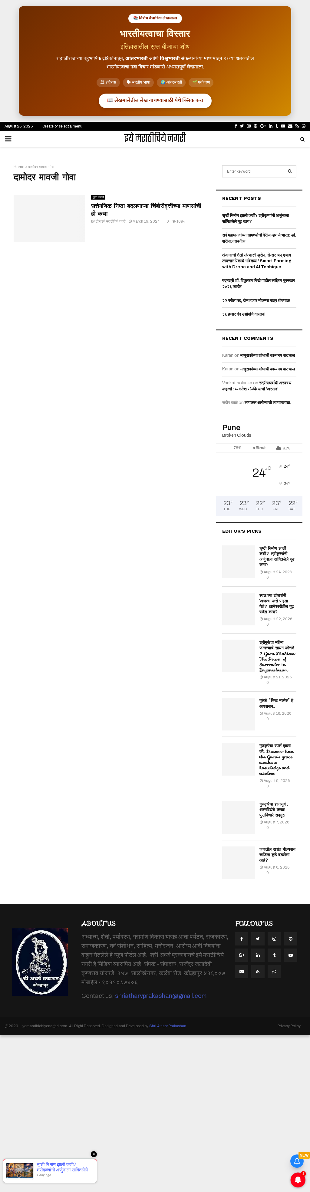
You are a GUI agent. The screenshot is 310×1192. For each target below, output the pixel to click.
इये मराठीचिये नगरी (155, 139)
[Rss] (258, 971)
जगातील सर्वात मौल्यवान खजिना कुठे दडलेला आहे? (277, 854)
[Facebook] (241, 938)
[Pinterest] (290, 938)
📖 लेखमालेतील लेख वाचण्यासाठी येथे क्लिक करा (155, 101)
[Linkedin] (258, 955)
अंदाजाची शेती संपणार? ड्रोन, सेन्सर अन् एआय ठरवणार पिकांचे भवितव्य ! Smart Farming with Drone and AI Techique (257, 261)
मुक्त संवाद (98, 197)
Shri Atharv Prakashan (167, 1026)
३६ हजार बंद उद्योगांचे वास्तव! (243, 314)
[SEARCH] (289, 171)
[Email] (241, 971)
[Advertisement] (155, 1112)
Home (19, 167)
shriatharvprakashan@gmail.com (160, 995)
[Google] (241, 955)
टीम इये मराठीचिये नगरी (111, 221)
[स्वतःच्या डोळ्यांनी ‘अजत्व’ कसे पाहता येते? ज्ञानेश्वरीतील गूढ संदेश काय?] (238, 609)
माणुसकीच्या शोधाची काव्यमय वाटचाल (267, 355)
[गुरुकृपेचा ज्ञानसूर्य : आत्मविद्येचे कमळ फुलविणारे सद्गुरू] (238, 817)
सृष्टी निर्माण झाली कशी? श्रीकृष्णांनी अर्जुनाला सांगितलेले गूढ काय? (277, 556)
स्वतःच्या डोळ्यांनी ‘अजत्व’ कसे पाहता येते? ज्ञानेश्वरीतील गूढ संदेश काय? (276, 603)
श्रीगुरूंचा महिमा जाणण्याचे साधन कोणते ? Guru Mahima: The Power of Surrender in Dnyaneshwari (277, 656)
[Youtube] (290, 955)
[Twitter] (258, 938)
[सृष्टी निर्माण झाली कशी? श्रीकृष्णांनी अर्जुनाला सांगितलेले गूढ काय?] (238, 561)
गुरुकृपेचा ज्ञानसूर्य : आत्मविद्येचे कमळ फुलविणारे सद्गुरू (273, 809)
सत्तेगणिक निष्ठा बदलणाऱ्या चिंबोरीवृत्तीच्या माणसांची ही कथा (146, 209)
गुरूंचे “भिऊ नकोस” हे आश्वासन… (276, 703)
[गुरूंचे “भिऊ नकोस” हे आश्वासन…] (238, 714)
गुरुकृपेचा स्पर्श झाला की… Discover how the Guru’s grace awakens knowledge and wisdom (276, 759)
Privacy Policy (289, 1026)
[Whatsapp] (274, 971)
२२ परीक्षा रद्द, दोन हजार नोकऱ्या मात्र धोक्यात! (256, 300)
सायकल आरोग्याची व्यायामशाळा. (268, 402)
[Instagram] (274, 938)
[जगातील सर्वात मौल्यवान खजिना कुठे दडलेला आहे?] (238, 862)
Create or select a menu (62, 126)
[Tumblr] (274, 955)
